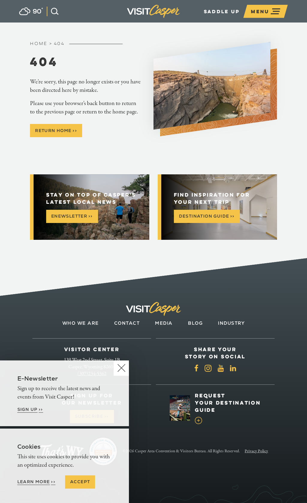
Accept (80, 481)
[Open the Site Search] (52, 11)
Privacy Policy (256, 451)
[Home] (180, 19)
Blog (195, 323)
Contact (127, 323)
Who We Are (80, 323)
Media (164, 323)
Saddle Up (222, 11)
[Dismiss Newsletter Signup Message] (121, 368)
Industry (231, 323)
